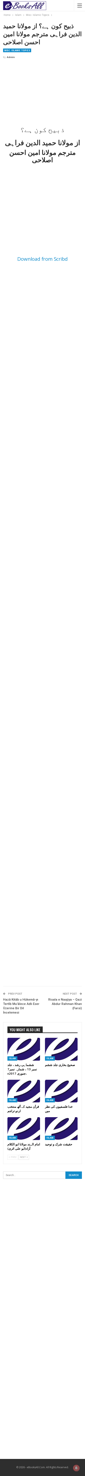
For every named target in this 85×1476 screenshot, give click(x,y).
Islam (12, 1058)
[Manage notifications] (76, 1468)
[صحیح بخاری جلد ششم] (61, 1049)
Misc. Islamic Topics (17, 50)
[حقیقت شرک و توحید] (61, 1128)
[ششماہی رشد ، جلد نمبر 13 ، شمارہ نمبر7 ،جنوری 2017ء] (23, 1049)
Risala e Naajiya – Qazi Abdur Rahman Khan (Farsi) (65, 1004)
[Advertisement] (42, 92)
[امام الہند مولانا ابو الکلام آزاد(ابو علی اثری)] (23, 1128)
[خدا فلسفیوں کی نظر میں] (61, 1091)
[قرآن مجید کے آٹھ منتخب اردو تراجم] (23, 1091)
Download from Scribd (42, 258)
